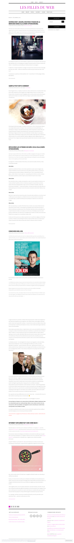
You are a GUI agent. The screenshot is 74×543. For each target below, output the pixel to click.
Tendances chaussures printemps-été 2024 (17, 514)
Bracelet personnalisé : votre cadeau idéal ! (17, 519)
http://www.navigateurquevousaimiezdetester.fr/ (29, 431)
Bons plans (49, 12)
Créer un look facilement (13, 517)
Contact (41, 2)
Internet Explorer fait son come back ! (23, 423)
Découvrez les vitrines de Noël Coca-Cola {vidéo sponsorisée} (27, 148)
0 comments (29, 25)
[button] (27, 48)
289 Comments (31, 233)
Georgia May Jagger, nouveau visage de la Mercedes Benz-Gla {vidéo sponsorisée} (24, 23)
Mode (23, 12)
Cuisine (43, 12)
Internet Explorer (15, 429)
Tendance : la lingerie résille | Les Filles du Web (56, 524)
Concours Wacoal (52, 526)
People (32, 12)
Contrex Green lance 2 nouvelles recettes (16, 521)
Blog (36, 2)
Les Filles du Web (37, 7)
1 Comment (31, 424)
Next (18, 506)
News (25, 25)
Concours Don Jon (16, 231)
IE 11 (39, 427)
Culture (37, 12)
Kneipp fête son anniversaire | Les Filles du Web (56, 528)
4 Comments (27, 87)
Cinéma (25, 233)
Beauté (27, 12)
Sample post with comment (19, 86)
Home (32, 2)
